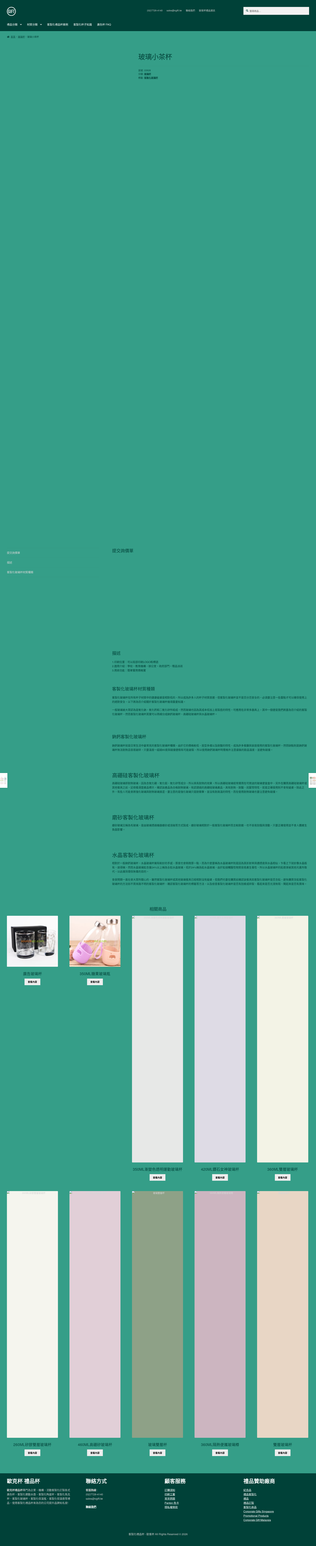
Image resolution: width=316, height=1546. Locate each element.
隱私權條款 (171, 1507)
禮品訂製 (248, 1503)
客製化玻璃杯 (151, 77)
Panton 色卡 (172, 1503)
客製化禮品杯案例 (57, 24)
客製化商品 (250, 1507)
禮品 (246, 1498)
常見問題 (170, 1498)
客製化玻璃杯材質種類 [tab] (20, 572)
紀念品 (247, 1490)
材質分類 (32, 24)
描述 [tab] (9, 562)
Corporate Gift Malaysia (257, 1520)
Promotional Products (256, 1516)
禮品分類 (12, 24)
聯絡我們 (190, 10)
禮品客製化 (250, 1494)
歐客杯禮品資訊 (207, 10)
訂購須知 (170, 1490)
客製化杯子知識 (82, 24)
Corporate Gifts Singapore (258, 1511)
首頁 (13, 36)
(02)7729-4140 (155, 10)
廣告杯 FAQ (104, 24)
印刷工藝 (170, 1494)
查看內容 (32, 981)
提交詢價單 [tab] (13, 553)
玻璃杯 (21, 36)
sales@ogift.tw (174, 10)
